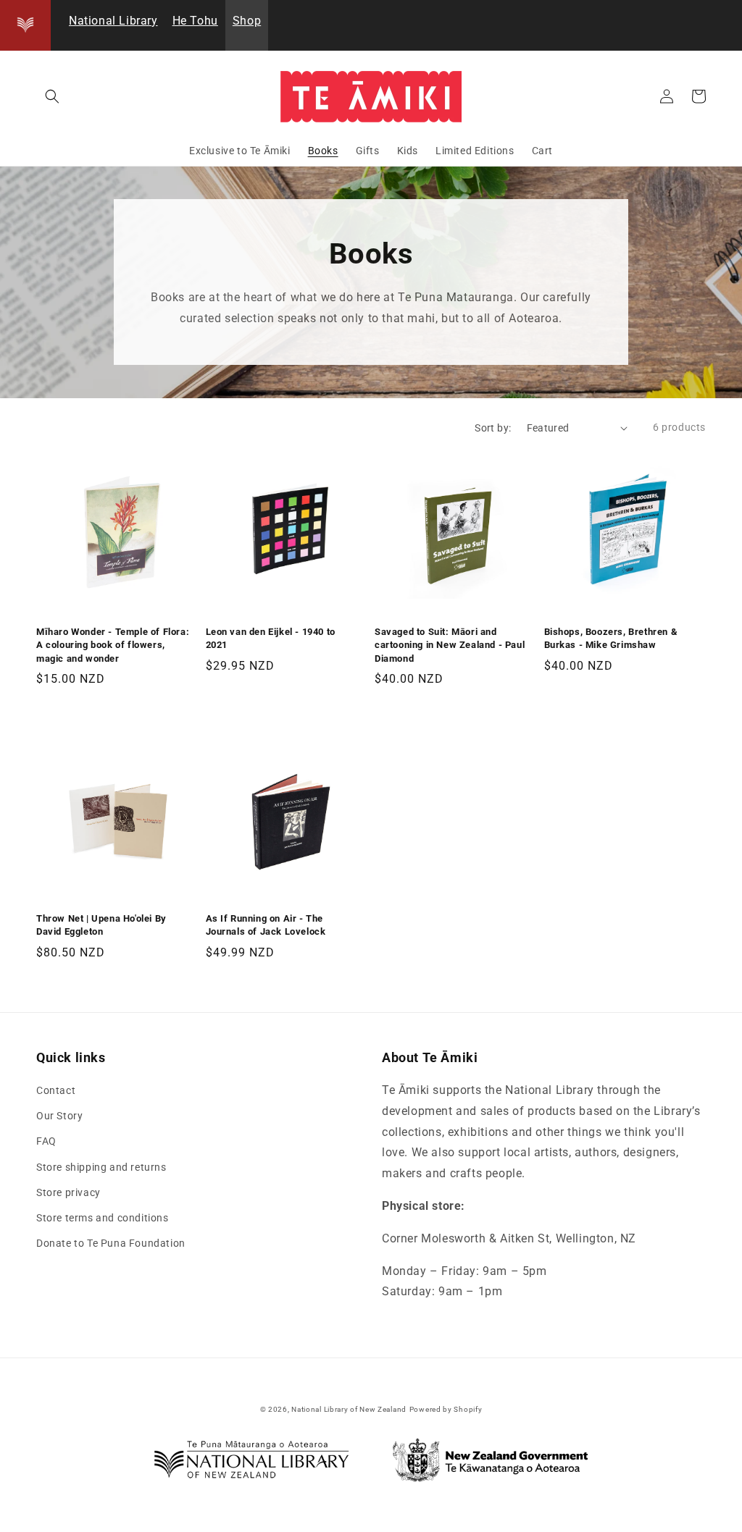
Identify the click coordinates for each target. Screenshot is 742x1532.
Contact (55, 1090)
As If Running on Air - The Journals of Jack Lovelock (266, 925)
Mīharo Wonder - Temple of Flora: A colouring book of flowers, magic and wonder (112, 644)
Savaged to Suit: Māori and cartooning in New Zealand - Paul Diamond (450, 644)
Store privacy (68, 1192)
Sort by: (493, 428)
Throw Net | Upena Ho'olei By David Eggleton (101, 925)
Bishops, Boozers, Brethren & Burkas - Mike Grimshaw (611, 638)
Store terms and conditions (102, 1218)
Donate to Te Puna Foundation (111, 1243)
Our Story (59, 1115)
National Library (113, 21)
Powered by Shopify (446, 1409)
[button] (52, 96)
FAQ (46, 1141)
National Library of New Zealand (349, 1409)
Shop (247, 21)
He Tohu (195, 21)
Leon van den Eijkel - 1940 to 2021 (270, 638)
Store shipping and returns (101, 1167)
